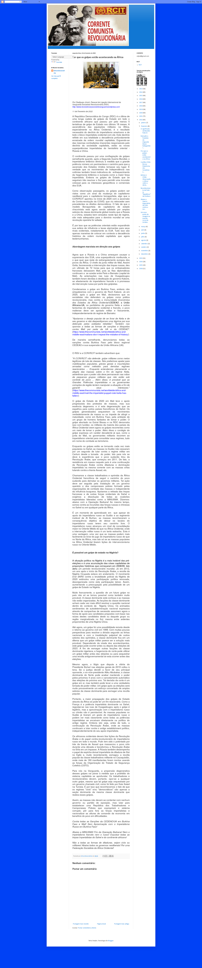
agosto (143, 240)
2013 (141, 89)
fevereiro (144, 126)
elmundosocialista (59, 72)
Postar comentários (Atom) (87, 928)
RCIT (140, 65)
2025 (141, 265)
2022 (141, 120)
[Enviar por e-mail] (104, 856)
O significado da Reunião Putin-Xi (145, 131)
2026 (141, 269)
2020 (141, 113)
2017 (141, 102)
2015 (141, 96)
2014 (141, 92)
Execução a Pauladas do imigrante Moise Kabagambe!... (145, 142)
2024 (141, 262)
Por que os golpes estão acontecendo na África (145, 155)
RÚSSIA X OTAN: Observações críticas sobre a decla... (146, 180)
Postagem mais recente (81, 924)
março (143, 227)
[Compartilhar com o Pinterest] (112, 856)
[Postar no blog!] (106, 856)
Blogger (110, 941)
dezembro (144, 254)
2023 (141, 258)
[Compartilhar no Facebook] (110, 856)
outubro (144, 247)
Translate (59, 62)
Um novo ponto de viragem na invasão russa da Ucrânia (145, 217)
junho (143, 233)
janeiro (143, 123)
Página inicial (101, 924)
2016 (141, 99)
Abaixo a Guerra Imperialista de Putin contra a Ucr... (145, 204)
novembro (144, 251)
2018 (141, 106)
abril (142, 230)
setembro (144, 244)
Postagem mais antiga (121, 924)
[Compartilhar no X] (108, 856)
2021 (141, 116)
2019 (141, 109)
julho (143, 237)
